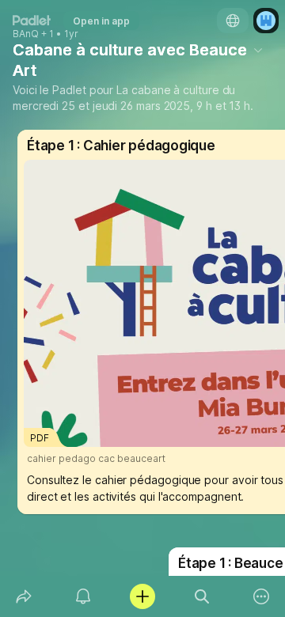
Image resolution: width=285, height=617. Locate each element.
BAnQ (26, 34)
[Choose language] (233, 20)
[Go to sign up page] (266, 20)
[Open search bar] (202, 596)
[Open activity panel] (83, 596)
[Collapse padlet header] (258, 50)
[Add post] (142, 596)
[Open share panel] (23, 596)
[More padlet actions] (261, 596)
